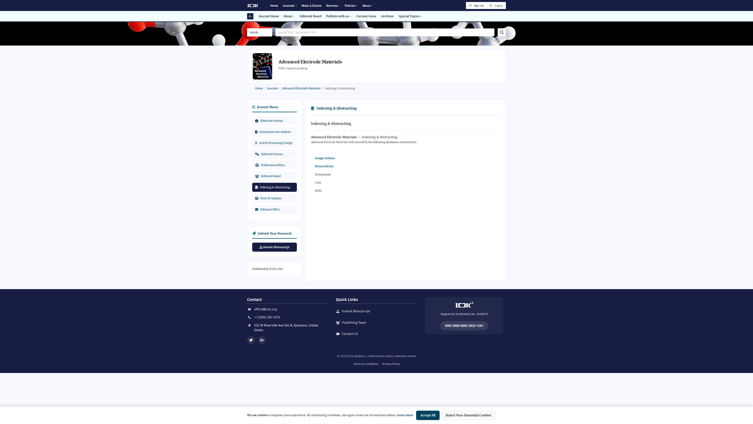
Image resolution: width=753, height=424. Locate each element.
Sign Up (479, 5)
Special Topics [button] (409, 16)
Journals (272, 88)
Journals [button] (289, 5)
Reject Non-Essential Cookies (468, 415)
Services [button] (332, 5)
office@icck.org (265, 309)
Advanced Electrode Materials (301, 88)
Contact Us (350, 334)
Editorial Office (270, 209)
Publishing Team (354, 322)
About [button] (366, 5)
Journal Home (269, 16)
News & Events (312, 5)
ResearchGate (324, 166)
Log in (499, 5)
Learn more (405, 415)
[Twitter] (251, 340)
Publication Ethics (273, 165)
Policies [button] (350, 5)
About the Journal (271, 120)
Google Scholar (325, 158)
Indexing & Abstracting (275, 187)
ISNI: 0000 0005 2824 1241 (464, 326)
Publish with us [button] (337, 16)
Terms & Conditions (365, 364)
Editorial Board (310, 16)
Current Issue (366, 16)
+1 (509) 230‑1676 (267, 317)
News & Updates (270, 198)
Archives (387, 16)
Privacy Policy (391, 364)
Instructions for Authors (275, 132)
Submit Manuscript (276, 247)
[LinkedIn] (262, 340)
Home (274, 5)
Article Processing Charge (275, 143)
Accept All (428, 415)
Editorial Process (272, 154)
